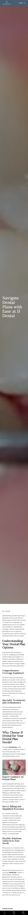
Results (23, 913)
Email (14, 913)
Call (5, 913)
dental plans (13, 747)
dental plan (12, 872)
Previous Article (7, 908)
